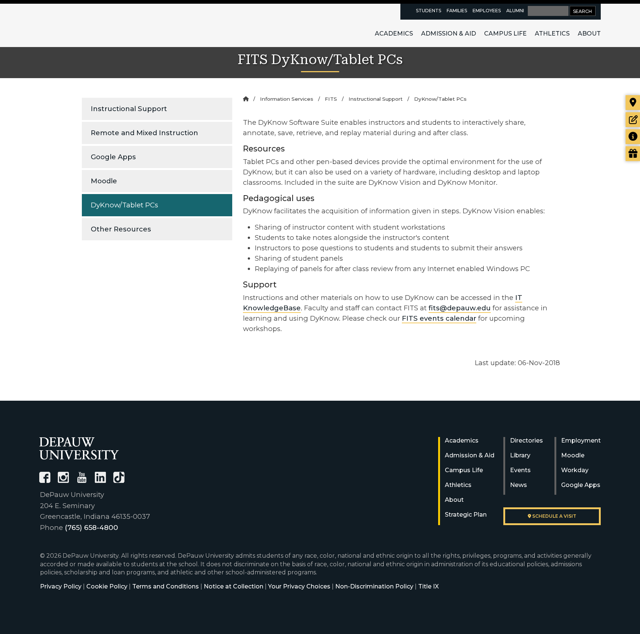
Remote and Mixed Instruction (144, 133)
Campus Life (505, 33)
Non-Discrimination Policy (374, 586)
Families (457, 10)
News (518, 484)
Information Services (286, 99)
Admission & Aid (448, 33)
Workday (575, 470)
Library (520, 455)
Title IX (428, 586)
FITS (331, 99)
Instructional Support (129, 108)
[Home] (246, 99)
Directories (526, 440)
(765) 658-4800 (91, 527)
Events (520, 470)
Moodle (104, 181)
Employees (487, 10)
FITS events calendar (439, 318)
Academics (394, 33)
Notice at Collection (233, 586)
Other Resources (121, 229)
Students (428, 10)
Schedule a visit (553, 516)
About (589, 33)
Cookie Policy (106, 586)
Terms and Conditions (165, 586)
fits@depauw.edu (460, 308)
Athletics (552, 33)
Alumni (515, 10)
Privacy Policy (60, 586)
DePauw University (80, 25)
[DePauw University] (79, 448)
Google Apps (113, 157)
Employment (581, 440)
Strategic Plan (466, 514)
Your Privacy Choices (299, 586)
